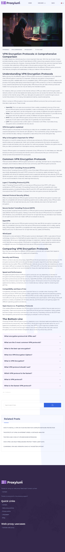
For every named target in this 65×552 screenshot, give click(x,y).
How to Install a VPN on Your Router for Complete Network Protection (29, 427)
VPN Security (28, 49)
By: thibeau (7, 392)
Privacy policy (6, 511)
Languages (5, 514)
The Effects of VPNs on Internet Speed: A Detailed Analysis (23, 432)
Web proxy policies (8, 508)
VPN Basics (6, 49)
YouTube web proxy (8, 527)
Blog (53, 3)
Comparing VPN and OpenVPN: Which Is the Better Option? (23, 446)
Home (30, 3)
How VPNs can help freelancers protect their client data (23, 442)
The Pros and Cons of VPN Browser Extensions (20, 437)
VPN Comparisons (16, 49)
